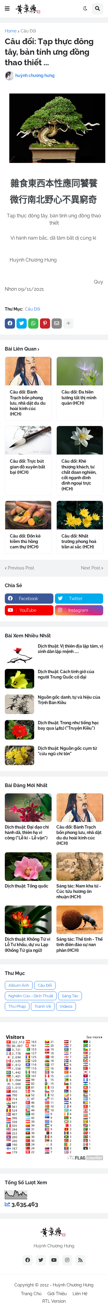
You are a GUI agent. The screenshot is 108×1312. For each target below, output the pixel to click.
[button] (7, 9)
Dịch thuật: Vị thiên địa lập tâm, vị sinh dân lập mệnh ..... (70, 649)
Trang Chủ (31, 1293)
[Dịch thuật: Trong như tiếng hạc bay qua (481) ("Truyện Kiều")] (19, 730)
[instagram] (67, 1260)
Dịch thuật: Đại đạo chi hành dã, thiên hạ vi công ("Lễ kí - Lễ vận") (27, 832)
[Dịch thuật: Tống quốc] (28, 866)
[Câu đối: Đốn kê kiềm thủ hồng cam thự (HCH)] (28, 515)
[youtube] (54, 1260)
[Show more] (68, 323)
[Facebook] (10, 323)
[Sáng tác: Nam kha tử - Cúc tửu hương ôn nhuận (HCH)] (79, 866)
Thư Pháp (17, 1006)
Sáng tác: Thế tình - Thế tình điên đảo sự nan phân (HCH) (79, 944)
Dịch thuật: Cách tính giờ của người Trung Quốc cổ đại (66, 674)
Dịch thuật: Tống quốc (26, 886)
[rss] (80, 1260)
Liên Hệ (80, 1293)
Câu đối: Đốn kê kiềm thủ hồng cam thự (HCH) (25, 541)
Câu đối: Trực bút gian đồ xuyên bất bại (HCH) (27, 466)
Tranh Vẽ (42, 1006)
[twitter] (41, 1260)
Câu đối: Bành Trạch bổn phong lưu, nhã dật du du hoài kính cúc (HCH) (28, 403)
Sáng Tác (70, 996)
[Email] (57, 323)
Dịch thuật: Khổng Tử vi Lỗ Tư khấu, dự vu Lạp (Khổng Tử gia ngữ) (27, 944)
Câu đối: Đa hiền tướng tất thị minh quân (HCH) (79, 397)
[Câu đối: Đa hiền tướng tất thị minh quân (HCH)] (80, 371)
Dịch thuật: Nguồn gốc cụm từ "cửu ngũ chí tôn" (67, 751)
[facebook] (27, 1260)
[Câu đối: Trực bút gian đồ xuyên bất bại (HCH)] (28, 440)
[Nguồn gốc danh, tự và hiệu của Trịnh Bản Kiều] (19, 704)
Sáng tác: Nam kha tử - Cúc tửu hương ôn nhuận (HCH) (78, 891)
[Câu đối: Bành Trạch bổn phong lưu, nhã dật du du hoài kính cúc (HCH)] (28, 371)
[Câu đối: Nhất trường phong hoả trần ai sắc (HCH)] (80, 515)
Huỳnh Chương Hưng (73, 1285)
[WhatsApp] (33, 323)
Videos (66, 1006)
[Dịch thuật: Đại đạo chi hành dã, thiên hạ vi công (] (28, 807)
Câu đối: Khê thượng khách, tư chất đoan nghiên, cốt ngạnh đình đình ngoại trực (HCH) (79, 475)
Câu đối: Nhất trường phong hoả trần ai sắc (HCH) (79, 541)
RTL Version (54, 1301)
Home (10, 31)
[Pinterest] (45, 323)
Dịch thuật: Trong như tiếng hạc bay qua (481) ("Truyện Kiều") (68, 725)
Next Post (90, 568)
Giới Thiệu (57, 1293)
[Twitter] (21, 323)
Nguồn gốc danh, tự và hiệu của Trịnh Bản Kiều (69, 700)
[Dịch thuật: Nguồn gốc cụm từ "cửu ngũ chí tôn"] (19, 755)
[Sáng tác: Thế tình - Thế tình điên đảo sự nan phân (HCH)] (79, 920)
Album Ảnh (18, 985)
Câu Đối (28, 31)
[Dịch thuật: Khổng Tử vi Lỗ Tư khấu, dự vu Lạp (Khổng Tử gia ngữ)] (28, 920)
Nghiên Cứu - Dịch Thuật (30, 996)
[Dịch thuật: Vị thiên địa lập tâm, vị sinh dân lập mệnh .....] (19, 653)
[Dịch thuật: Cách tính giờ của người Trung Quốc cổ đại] (19, 678)
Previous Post (21, 568)
